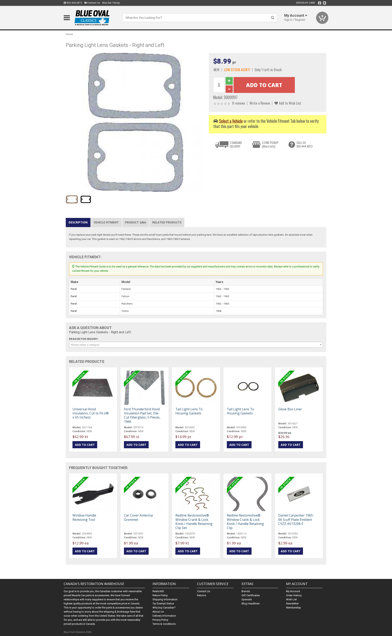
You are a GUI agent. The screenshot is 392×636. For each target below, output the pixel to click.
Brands (246, 591)
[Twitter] (324, 3)
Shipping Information (165, 599)
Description (78, 222)
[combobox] (196, 345)
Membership (293, 607)
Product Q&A (135, 222)
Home (69, 34)
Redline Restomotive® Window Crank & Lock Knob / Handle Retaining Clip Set (194, 521)
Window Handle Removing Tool (84, 517)
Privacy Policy (160, 619)
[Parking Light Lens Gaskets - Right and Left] (135, 122)
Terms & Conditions (164, 623)
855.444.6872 (74, 2)
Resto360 (158, 591)
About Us (158, 611)
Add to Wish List (289, 103)
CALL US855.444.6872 (304, 144)
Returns (201, 595)
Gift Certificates (251, 595)
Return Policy (160, 595)
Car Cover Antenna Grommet (138, 517)
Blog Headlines (250, 603)
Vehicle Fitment (106, 222)
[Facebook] (319, 3)
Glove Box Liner (290, 409)
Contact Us (93, 2)
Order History (294, 595)
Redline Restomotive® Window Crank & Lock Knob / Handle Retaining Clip (245, 521)
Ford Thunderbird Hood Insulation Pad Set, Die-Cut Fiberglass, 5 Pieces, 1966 (142, 415)
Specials (247, 599)
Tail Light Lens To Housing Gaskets (189, 411)
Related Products (167, 222)
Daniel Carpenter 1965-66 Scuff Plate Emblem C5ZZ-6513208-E (296, 519)
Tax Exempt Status (163, 603)
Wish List (291, 599)
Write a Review (259, 103)
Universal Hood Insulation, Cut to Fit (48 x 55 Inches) (90, 413)
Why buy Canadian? (164, 607)
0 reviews (238, 103)
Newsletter (292, 603)
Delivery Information (164, 615)
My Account (293, 591)
